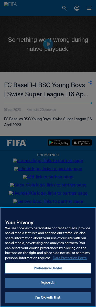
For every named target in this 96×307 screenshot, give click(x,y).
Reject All (48, 283)
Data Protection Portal (70, 258)
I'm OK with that (47, 297)
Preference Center (48, 268)
